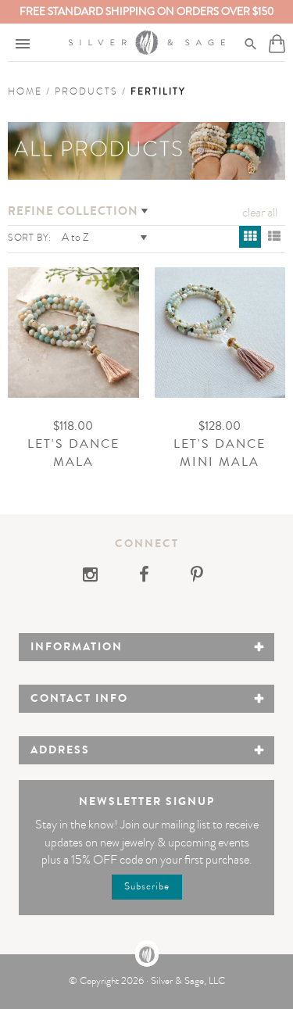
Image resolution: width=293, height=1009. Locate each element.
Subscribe (147, 886)
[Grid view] (250, 237)
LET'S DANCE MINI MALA (219, 453)
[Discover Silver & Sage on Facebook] (145, 576)
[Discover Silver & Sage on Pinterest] (197, 576)
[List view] (274, 237)
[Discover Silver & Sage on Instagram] (95, 576)
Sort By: (30, 237)
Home (25, 91)
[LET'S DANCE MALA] (73, 333)
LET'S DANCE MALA (73, 453)
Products (86, 91)
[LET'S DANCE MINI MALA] (220, 333)
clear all (259, 212)
